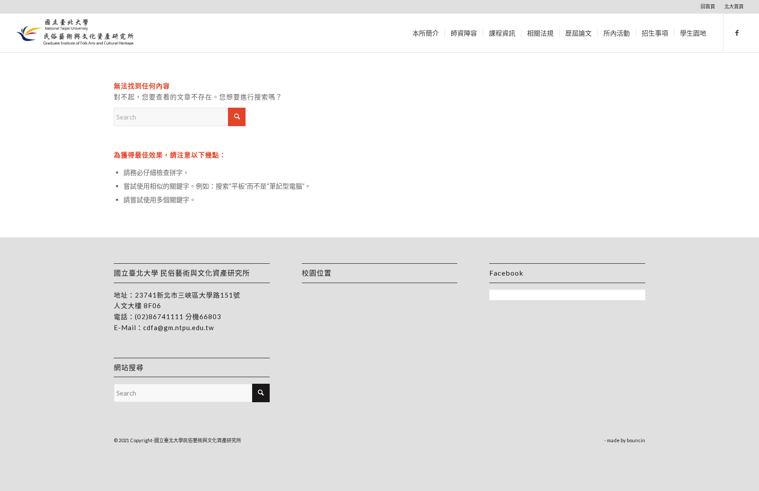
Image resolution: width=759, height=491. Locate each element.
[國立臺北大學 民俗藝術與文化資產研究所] (75, 33)
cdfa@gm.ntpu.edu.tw (178, 327)
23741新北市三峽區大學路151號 (187, 295)
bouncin (636, 440)
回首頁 (708, 6)
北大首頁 (734, 6)
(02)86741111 (159, 316)
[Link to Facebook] (737, 32)
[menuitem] (708, 6)
